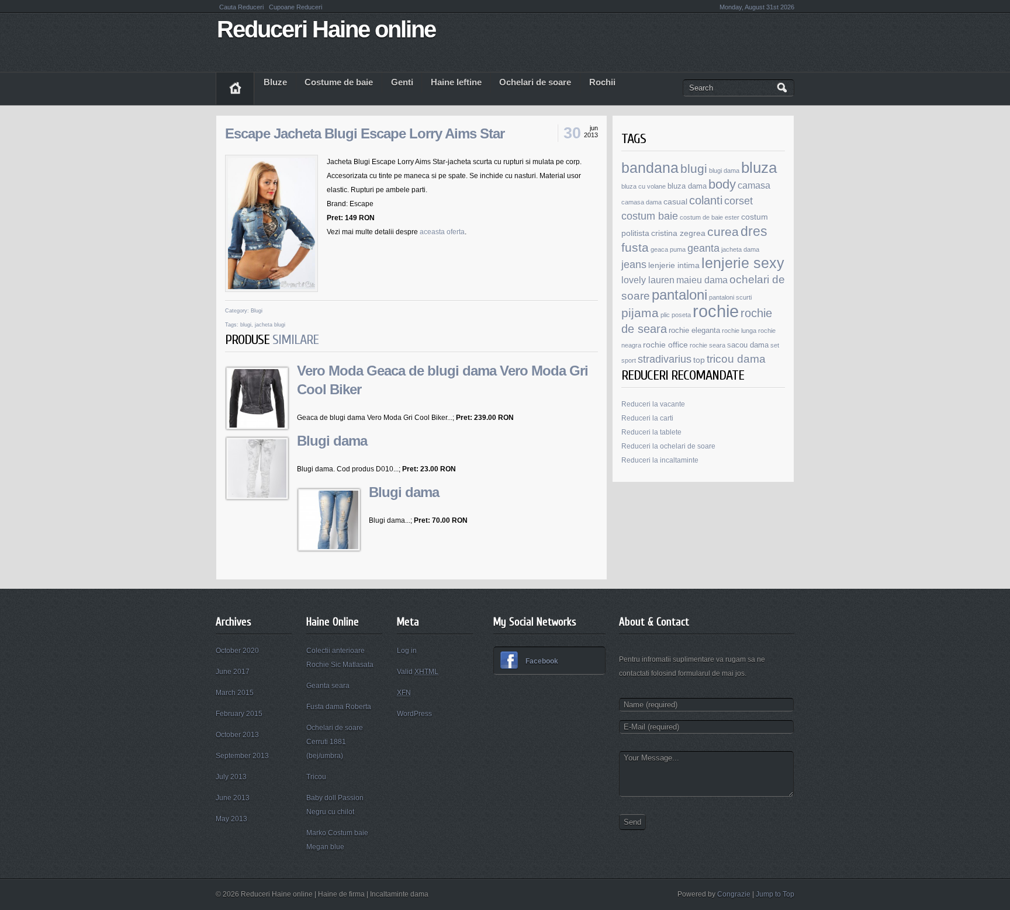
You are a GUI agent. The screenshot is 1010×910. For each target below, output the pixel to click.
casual (675, 201)
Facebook (541, 661)
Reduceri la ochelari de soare (668, 446)
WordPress (414, 714)
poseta (681, 314)
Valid (417, 672)
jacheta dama (740, 249)
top (699, 359)
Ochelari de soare (535, 82)
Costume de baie (339, 82)
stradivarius (664, 359)
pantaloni (679, 295)
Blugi (256, 311)
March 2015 (235, 693)
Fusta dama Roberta (338, 707)
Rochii (602, 82)
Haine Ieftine (456, 82)
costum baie (649, 216)
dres (754, 231)
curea (723, 231)
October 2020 (237, 651)
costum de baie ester (709, 217)
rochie (716, 311)
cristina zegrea (678, 233)
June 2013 (233, 798)
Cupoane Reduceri (295, 7)
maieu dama (702, 280)
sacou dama (748, 345)
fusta (635, 247)
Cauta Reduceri (242, 7)
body (722, 184)
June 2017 (233, 672)
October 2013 (237, 735)
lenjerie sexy (742, 263)
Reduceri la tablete (651, 432)
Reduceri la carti (647, 418)
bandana (650, 167)
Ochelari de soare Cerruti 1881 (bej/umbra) (334, 742)
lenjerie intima (674, 265)
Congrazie (733, 894)
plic (665, 314)
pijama (640, 312)
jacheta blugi (270, 325)
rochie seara (707, 345)
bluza (759, 167)
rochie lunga (739, 330)
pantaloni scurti (730, 297)
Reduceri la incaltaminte (659, 460)
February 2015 (239, 714)
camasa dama (641, 202)
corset (738, 200)
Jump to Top (775, 894)
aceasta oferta (442, 232)
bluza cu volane (643, 186)
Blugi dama (332, 441)
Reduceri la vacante (653, 404)
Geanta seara (328, 686)
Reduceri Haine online (326, 29)
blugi (245, 325)
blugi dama (724, 170)
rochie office (665, 344)
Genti (402, 82)
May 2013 (231, 819)
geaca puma (668, 249)
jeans (633, 264)
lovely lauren (648, 280)
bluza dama (687, 186)
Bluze (275, 82)
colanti (705, 200)
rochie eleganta (694, 331)
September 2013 (242, 756)
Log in (407, 651)
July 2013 (231, 777)
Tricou (316, 777)
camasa (754, 185)
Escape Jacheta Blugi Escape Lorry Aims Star (364, 133)
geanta (703, 248)
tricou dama (736, 359)
